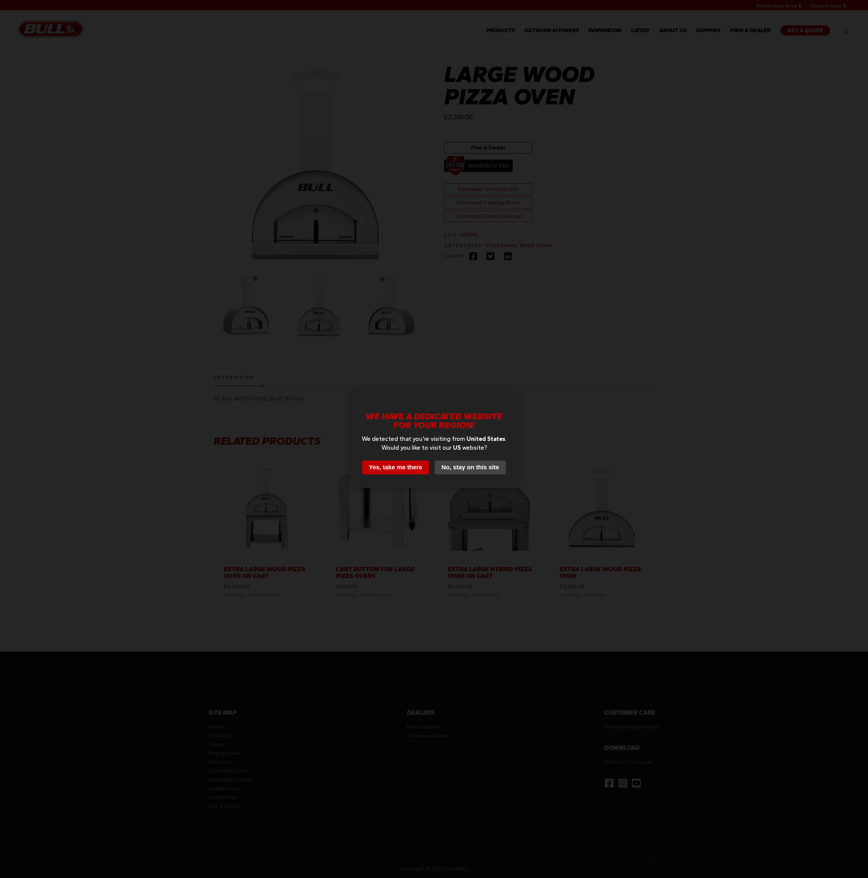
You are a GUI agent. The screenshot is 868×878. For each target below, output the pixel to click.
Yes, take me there (395, 467)
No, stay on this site (470, 467)
